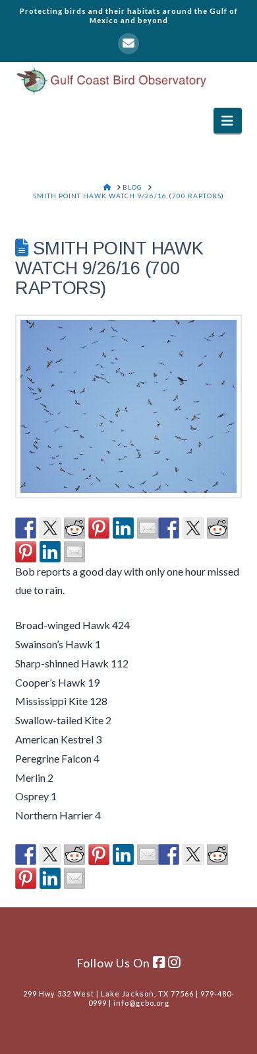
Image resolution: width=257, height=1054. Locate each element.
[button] (228, 120)
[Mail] (128, 43)
